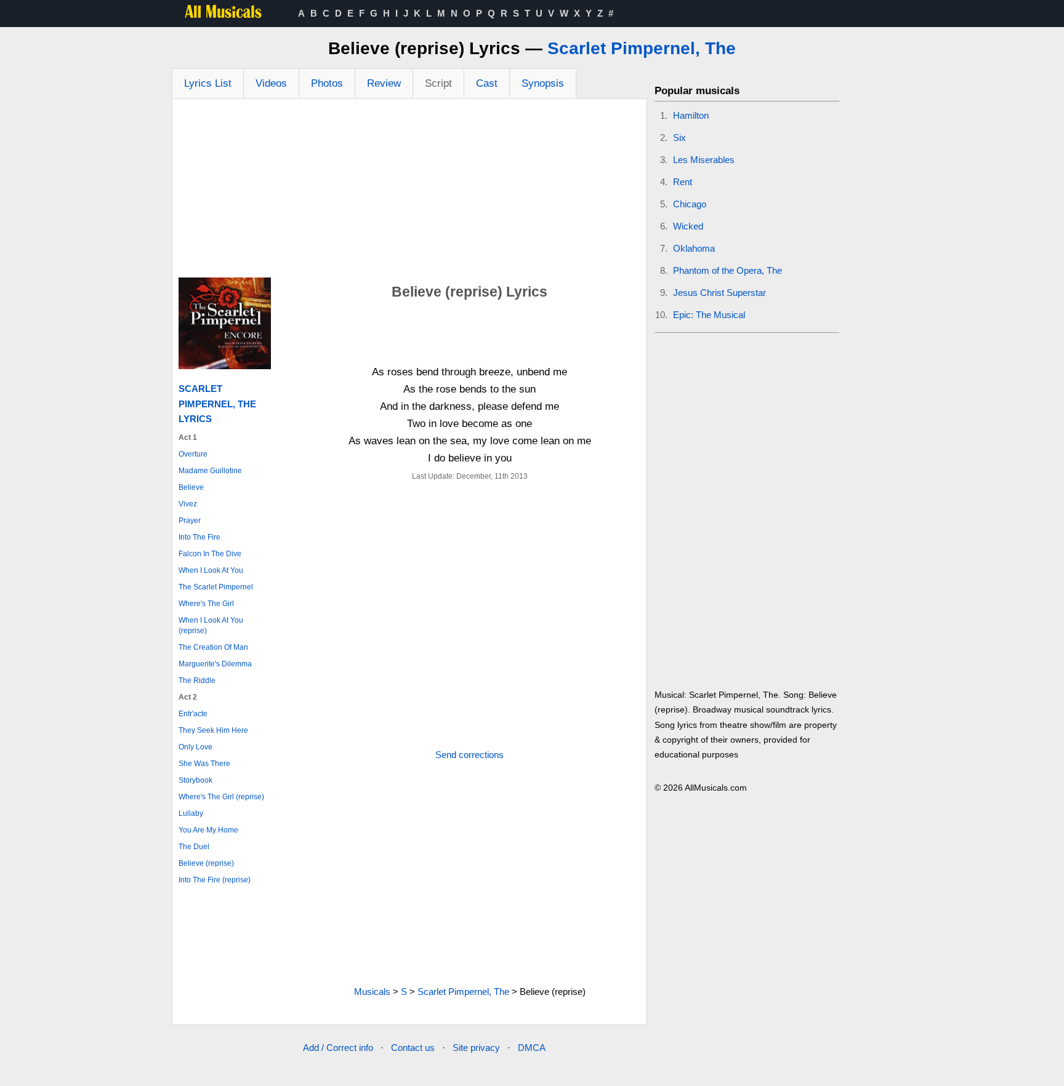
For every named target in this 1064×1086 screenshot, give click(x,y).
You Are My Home (208, 830)
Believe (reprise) (206, 863)
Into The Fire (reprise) (215, 880)
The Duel (194, 846)
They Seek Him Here (213, 730)
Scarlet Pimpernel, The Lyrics (217, 403)
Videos (271, 83)
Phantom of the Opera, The (727, 270)
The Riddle (197, 680)
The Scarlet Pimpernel (216, 587)
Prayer (190, 520)
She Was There (204, 763)
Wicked (688, 226)
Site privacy (476, 1047)
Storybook (195, 780)
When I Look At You (211, 570)
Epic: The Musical (709, 314)
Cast (487, 83)
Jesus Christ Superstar (719, 292)
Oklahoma (694, 248)
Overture (193, 454)
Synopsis (543, 83)
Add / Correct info (338, 1047)
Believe (191, 487)
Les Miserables (704, 159)
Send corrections (469, 754)
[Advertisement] (409, 191)
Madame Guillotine (210, 470)
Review (384, 83)
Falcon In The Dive (210, 553)
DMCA (532, 1047)
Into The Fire (199, 537)
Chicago (689, 204)
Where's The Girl (206, 603)
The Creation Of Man (213, 647)
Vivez (188, 504)
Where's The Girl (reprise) (221, 797)
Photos (327, 83)
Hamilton (691, 115)
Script (438, 83)
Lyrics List (208, 83)
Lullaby (191, 813)
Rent (682, 182)
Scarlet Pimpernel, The (641, 48)
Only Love (195, 747)
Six (679, 137)
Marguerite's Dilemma (215, 664)
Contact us (413, 1047)
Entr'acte (193, 713)
